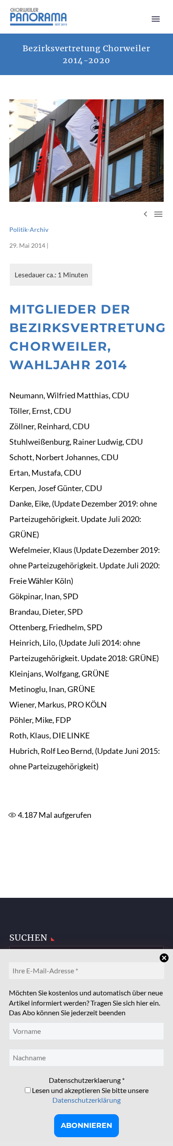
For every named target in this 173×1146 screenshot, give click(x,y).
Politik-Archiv (28, 229)
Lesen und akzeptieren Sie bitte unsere (90, 1095)
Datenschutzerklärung (86, 1100)
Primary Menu (156, 19)
